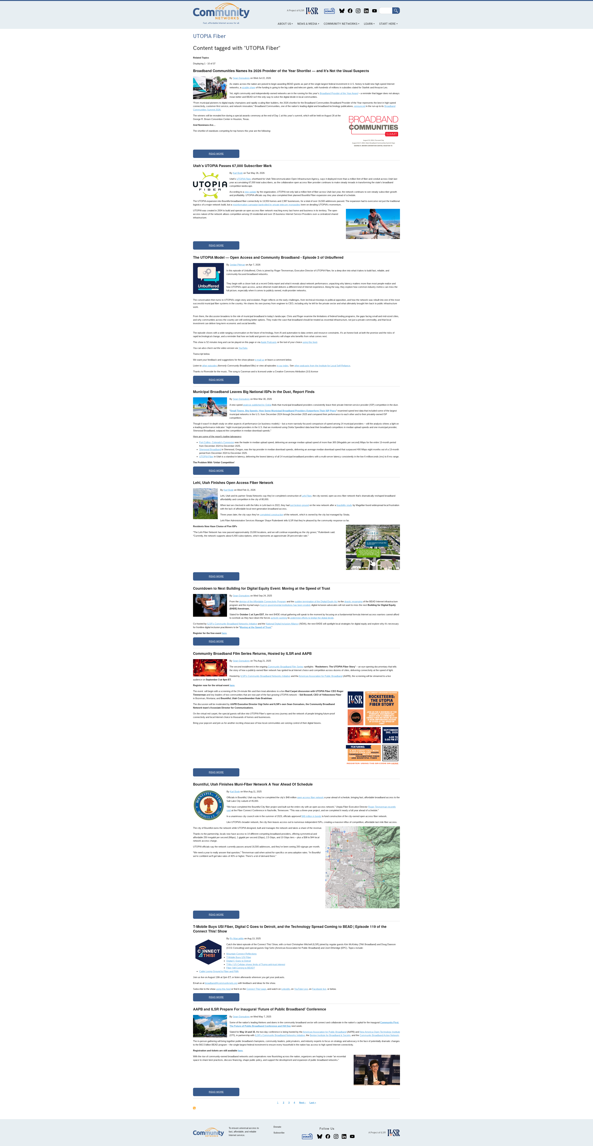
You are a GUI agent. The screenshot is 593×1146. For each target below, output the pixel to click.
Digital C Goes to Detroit (238, 961)
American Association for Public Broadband (320, 676)
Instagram (358, 10)
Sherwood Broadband (210, 449)
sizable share (248, 87)
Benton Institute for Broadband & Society (330, 1035)
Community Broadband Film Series (285, 666)
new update (250, 191)
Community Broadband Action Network (379, 1035)
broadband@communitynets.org (221, 983)
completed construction (271, 514)
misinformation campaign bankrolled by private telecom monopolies (266, 204)
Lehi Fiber (306, 495)
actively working (279, 618)
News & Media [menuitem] (306, 25)
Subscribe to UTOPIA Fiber (194, 1108)
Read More (216, 153)
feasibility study (344, 505)
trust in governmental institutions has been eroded (285, 605)
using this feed (310, 342)
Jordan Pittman (237, 264)
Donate (329, 10)
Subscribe (278, 1132)
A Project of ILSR (295, 10)
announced (359, 106)
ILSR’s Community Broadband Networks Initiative (232, 623)
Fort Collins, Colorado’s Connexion (216, 442)
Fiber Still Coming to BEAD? (240, 967)
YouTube (374, 10)
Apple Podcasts (269, 342)
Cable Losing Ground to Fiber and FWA (219, 971)
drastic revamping (353, 601)
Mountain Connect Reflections (241, 953)
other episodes (209, 365)
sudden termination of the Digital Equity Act (316, 601)
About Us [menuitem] (283, 25)
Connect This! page (256, 989)
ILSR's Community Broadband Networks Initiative (280, 1035)
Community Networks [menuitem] (339, 25)
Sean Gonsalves (241, 78)
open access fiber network (310, 797)
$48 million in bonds (311, 816)
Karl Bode (238, 173)
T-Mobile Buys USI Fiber (238, 957)
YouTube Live (301, 989)
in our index (282, 365)
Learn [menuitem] (367, 25)
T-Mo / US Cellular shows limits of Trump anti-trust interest (255, 964)
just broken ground (299, 505)
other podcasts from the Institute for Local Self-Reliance (322, 365)
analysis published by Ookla (257, 405)
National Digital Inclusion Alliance (282, 623)
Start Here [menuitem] (386, 25)
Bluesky (342, 10)
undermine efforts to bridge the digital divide (312, 618)
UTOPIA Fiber (244, 179)
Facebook (350, 10)
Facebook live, (319, 989)
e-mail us (259, 359)
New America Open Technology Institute (380, 1032)
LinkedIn (366, 10)
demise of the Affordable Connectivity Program (262, 601)
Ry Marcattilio (237, 938)
